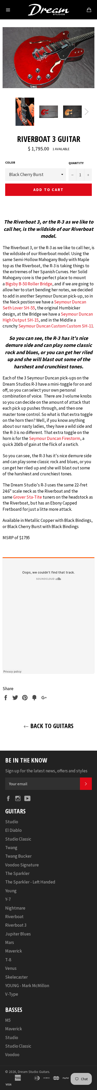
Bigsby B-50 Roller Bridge (28, 284)
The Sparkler (17, 873)
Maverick (13, 951)
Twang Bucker (18, 856)
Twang (11, 847)
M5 (8, 1020)
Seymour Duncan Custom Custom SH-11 (55, 326)
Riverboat (14, 916)
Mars (9, 942)
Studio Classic (18, 839)
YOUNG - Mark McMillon (27, 985)
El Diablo (13, 830)
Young (11, 891)
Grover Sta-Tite (27, 497)
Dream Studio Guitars (33, 1072)
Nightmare (15, 908)
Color (10, 162)
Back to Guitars (51, 725)
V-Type (11, 994)
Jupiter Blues (18, 934)
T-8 (8, 960)
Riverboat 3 (15, 925)
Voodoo (12, 1054)
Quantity (76, 163)
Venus (11, 968)
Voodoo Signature (22, 865)
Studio (11, 822)
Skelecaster (16, 977)
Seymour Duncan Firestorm (54, 438)
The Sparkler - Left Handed (30, 882)
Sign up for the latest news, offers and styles (46, 771)
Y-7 (8, 899)
